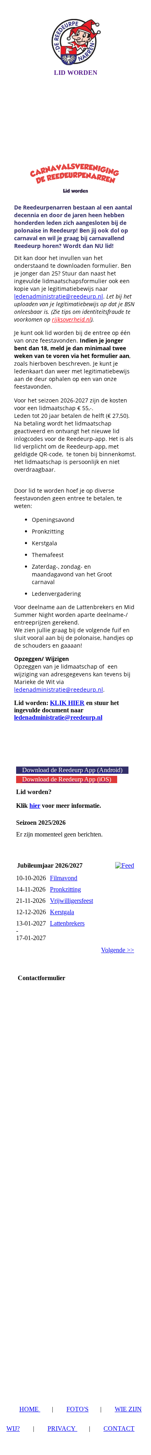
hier (34, 805)
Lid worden (75, 72)
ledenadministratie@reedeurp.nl (58, 296)
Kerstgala (62, 912)
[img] (75, 41)
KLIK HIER (67, 702)
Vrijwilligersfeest (71, 900)
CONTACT (118, 1428)
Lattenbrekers (67, 923)
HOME (29, 1409)
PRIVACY (62, 1428)
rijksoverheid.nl (71, 319)
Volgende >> (117, 950)
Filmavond (63, 878)
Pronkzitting (65, 889)
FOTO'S (77, 1409)
